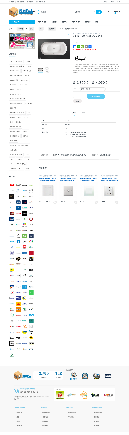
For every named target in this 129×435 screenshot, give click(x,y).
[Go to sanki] (24, 292)
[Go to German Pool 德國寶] (12, 236)
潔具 (104, 155)
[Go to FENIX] (31, 225)
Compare (77, 42)
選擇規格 (55, 202)
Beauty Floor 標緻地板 (17, 66)
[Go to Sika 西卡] (18, 304)
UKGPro (19, 159)
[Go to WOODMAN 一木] (12, 338)
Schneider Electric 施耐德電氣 (19, 145)
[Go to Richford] (18, 287)
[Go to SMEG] (31, 304)
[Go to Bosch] (12, 202)
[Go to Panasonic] (18, 281)
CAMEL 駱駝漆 (27, 71)
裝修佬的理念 (20, 2)
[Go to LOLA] (18, 259)
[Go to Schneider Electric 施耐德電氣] (31, 292)
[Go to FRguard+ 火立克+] (12, 230)
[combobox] (56, 12)
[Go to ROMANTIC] (12, 292)
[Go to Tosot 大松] (18, 315)
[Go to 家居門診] (24, 343)
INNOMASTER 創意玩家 (17, 113)
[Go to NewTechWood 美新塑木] (24, 270)
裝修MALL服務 (42, 22)
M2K (11, 122)
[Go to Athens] (12, 196)
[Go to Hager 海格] (12, 242)
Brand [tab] (82, 113)
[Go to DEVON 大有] (18, 213)
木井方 (21, 168)
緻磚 (27, 168)
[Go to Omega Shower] (18, 275)
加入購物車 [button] (75, 202)
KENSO (12, 117)
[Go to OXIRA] (12, 281)
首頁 (10, 29)
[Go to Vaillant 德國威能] (31, 321)
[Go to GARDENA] (24, 230)
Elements (13, 85)
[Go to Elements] (31, 219)
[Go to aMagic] (31, 185)
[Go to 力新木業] (12, 343)
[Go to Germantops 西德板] (18, 236)
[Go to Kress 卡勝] (31, 253)
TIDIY (12, 159)
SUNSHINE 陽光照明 (16, 154)
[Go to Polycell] (12, 287)
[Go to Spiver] (12, 309)
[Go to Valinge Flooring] (12, 326)
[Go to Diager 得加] (24, 213)
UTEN (27, 159)
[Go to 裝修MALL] (24, 349)
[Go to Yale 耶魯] (31, 338)
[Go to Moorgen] (31, 264)
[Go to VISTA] (24, 326)
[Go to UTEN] (24, 321)
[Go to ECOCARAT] (18, 219)
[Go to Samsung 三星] (18, 292)
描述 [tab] (74, 113)
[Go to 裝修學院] (31, 349)
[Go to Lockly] (12, 259)
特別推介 (108, 155)
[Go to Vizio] (31, 326)
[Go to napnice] (18, 270)
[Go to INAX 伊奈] (24, 242)
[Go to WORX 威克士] (18, 338)
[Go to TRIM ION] (31, 315)
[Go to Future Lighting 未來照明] (18, 230)
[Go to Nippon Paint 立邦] (12, 275)
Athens (28, 61)
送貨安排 (45, 421)
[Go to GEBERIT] (31, 230)
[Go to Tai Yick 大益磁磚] (24, 309)
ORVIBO (25, 131)
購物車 (112, 2)
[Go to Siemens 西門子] (12, 304)
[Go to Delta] (31, 208)
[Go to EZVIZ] (24, 225)
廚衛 (31, 29)
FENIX (19, 89)
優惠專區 (64, 22)
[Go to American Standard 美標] (12, 191)
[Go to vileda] (18, 326)
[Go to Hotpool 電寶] (18, 242)
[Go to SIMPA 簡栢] (24, 304)
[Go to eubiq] (18, 225)
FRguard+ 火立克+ (16, 94)
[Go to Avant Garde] (18, 196)
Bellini (74, 33)
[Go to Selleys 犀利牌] (18, 298)
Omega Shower (15, 131)
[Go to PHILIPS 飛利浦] (24, 281)
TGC (27, 154)
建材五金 (41, 176)
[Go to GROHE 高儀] (31, 236)
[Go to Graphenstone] (24, 236)
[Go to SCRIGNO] (12, 298)
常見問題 (45, 425)
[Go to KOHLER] (18, 253)
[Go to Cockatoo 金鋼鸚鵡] (31, 202)
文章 (96, 22)
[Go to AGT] (18, 185)
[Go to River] (31, 287)
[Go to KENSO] (31, 247)
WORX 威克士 (21, 164)
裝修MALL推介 (76, 22)
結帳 (18, 417)
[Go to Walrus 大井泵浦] (12, 332)
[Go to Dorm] (31, 213)
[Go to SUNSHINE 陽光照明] (18, 309)
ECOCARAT (24, 80)
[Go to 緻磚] (18, 349)
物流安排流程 (46, 412)
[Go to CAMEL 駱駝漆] (24, 202)
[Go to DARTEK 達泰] (18, 208)
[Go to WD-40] (24, 332)
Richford (25, 136)
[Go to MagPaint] (31, 259)
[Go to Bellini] (31, 196)
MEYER (18, 122)
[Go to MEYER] (18, 264)
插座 (107, 176)
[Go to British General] (18, 202)
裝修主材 (20, 29)
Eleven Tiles (23, 85)
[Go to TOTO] (24, 315)
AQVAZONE (18, 61)
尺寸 (75, 88)
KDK (29, 113)
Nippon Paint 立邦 (15, 126)
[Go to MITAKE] (24, 264)
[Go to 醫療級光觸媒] (12, 355)
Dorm (27, 75)
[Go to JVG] (12, 247)
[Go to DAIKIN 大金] (12, 208)
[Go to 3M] (12, 185)
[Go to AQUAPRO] (24, 191)
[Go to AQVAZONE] (31, 191)
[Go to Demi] (12, 213)
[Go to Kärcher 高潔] (18, 247)
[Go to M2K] (24, 259)
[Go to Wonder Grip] (31, 332)
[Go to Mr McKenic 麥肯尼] (12, 270)
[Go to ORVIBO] (24, 275)
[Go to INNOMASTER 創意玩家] (31, 242)
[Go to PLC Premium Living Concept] (31, 281)
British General (14, 71)
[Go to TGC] (31, 309)
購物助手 (88, 22)
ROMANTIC (13, 140)
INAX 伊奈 (13, 108)
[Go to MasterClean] (12, 264)
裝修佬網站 (30, 2)
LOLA (25, 117)
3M (11, 61)
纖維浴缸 (52, 29)
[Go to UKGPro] (18, 321)
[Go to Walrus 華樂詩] (18, 332)
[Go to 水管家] (12, 349)
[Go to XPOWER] (24, 338)
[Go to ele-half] (24, 219)
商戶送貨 (79, 33)
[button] (68, 35)
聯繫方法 (11, 2)
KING (19, 117)
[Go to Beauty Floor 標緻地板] (24, 196)
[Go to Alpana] (24, 185)
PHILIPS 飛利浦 (14, 136)
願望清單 (19, 425)
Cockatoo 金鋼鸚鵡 (16, 75)
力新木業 (13, 168)
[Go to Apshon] (18, 191)
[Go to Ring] (24, 287)
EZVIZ (12, 89)
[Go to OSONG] (31, 275)
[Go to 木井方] (31, 343)
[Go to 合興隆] (18, 343)
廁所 (83, 33)
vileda (12, 164)
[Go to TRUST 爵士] (12, 321)
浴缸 (41, 29)
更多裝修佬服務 (40, 2)
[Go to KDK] (24, 247)
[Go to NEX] (31, 270)
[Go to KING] (12, 253)
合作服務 (54, 22)
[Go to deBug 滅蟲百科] (24, 208)
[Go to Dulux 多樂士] (12, 219)
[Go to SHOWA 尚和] (31, 298)
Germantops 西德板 (16, 103)
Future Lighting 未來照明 (17, 99)
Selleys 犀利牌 (14, 150)
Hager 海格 (28, 103)
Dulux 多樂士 (14, 80)
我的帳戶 (105, 2)
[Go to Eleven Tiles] (12, 225)
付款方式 (45, 417)
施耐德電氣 (47, 176)
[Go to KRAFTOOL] (24, 253)
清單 (118, 2)
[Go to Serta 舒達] (24, 298)
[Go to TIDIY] (12, 315)
